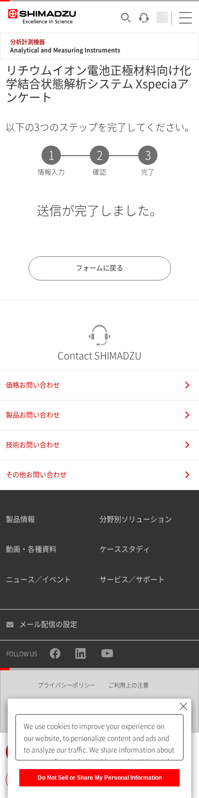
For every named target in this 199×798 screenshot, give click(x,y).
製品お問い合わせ (33, 415)
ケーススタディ (125, 549)
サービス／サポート (132, 579)
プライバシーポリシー (67, 685)
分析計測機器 (27, 42)
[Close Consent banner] (183, 706)
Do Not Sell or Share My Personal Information (100, 777)
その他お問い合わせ (36, 474)
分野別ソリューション (136, 519)
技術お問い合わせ (33, 444)
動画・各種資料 (31, 549)
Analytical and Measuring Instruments (65, 50)
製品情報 (20, 519)
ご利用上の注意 (128, 685)
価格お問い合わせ (33, 385)
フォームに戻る (99, 268)
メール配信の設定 (48, 624)
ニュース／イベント (38, 579)
